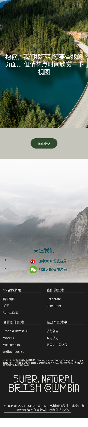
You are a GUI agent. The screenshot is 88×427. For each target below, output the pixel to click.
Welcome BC (12, 345)
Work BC (9, 338)
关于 (6, 306)
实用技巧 (53, 338)
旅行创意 (53, 331)
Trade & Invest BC (16, 331)
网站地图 (9, 299)
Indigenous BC (13, 352)
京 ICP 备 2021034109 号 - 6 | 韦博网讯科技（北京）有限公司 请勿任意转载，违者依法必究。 (44, 408)
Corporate (54, 299)
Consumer (54, 306)
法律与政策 (10, 313)
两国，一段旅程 (57, 345)
